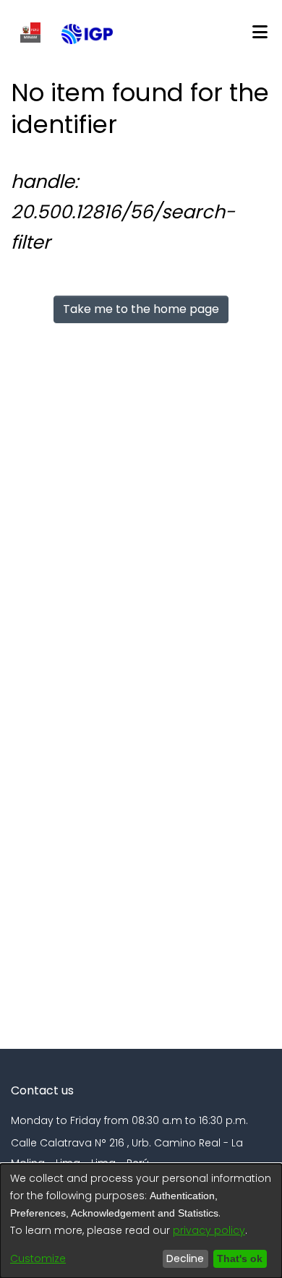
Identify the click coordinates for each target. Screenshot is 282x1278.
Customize (38, 1258)
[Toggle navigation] (259, 32)
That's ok (237, 1258)
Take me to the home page (141, 309)
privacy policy (209, 1230)
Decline (181, 1258)
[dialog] (141, 1221)
